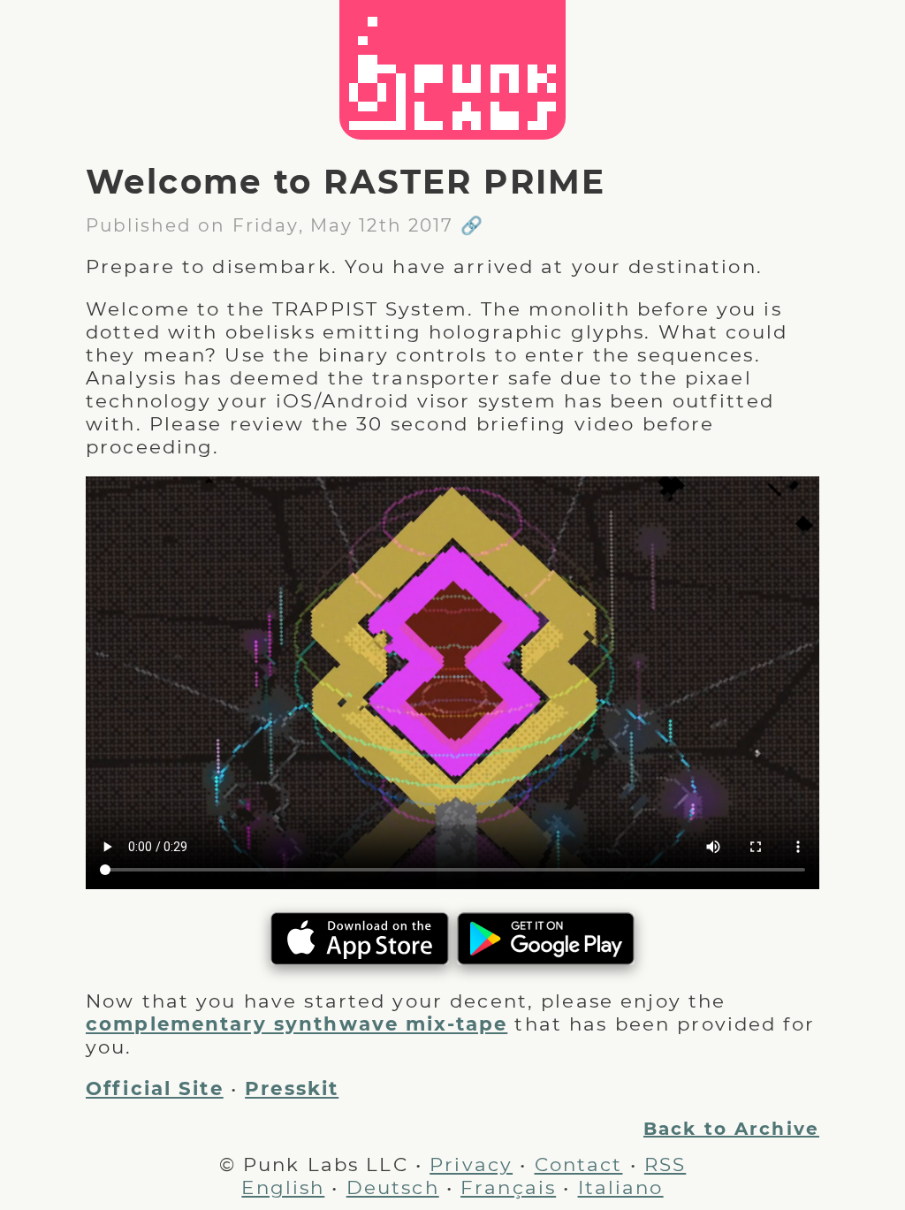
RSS (665, 1164)
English (282, 1187)
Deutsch (392, 1187)
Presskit (291, 1088)
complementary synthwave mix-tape (296, 1023)
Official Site (155, 1088)
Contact (579, 1164)
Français (508, 1187)
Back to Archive (731, 1128)
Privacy (471, 1164)
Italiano (621, 1187)
